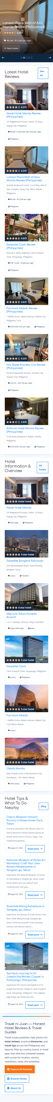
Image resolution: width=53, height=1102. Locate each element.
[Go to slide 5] (31, 57)
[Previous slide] (3, 57)
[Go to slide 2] (24, 57)
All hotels (42, 467)
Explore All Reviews (21, 1069)
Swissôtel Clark (16, 666)
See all (42, 73)
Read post (33, 848)
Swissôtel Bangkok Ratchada (25, 560)
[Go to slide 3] (26, 57)
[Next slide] (50, 57)
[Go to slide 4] (29, 57)
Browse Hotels (19, 1078)
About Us (16, 1088)
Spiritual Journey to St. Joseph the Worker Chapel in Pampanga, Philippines (25, 977)
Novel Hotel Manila (19, 507)
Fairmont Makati (17, 715)
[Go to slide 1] (21, 57)
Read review (12, 48)
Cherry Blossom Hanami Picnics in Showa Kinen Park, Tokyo (25, 820)
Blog (43, 806)
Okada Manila (16, 768)
